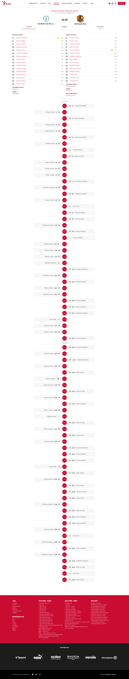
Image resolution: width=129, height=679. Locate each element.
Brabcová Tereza (21, 81)
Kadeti (13, 628)
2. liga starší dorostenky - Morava (73, 612)
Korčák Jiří (33, 28)
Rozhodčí (15, 609)
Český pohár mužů (43, 626)
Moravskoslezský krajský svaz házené (100, 620)
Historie (14, 604)
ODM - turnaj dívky (69, 628)
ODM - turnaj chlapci (44, 637)
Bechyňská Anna (74, 81)
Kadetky (14, 630)
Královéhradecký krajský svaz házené (100, 612)
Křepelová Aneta (74, 77)
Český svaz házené (17, 611)
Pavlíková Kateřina (71, 86)
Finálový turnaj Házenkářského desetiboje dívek (76, 626)
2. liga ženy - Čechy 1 (70, 606)
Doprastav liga (68, 603)
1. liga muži (41, 604)
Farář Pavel (69, 90)
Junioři (13, 622)
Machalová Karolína (21, 47)
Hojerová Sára (73, 74)
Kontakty (15, 612)
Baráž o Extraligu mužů (44, 629)
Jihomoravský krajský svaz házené (99, 617)
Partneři (14, 607)
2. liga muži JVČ (42, 606)
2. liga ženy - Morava (70, 607)
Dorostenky (15, 626)
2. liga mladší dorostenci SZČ (46, 623)
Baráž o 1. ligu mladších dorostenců (47, 633)
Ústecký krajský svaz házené (98, 609)
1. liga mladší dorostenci (44, 617)
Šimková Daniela (20, 41)
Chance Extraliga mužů (44, 603)
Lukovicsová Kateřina (22, 53)
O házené (15, 603)
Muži (13, 619)
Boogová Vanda (20, 50)
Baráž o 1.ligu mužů (43, 631)
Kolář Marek (15, 93)
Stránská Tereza (20, 59)
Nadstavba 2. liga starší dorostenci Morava (49, 636)
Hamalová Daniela (75, 44)
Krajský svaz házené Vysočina (98, 615)
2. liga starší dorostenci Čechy (46, 614)
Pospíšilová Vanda (21, 71)
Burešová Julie (74, 41)
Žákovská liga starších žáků (45, 628)
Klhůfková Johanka (21, 56)
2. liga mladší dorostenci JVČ (46, 622)
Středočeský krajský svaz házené (99, 604)
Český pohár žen (69, 620)
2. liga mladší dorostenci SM (45, 620)
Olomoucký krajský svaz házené (99, 618)
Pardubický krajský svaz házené (98, 614)
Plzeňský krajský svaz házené (98, 607)
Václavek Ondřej (70, 95)
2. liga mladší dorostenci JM (45, 618)
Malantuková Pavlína (75, 68)
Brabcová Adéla (74, 47)
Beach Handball (16, 606)
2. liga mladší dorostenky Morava (73, 618)
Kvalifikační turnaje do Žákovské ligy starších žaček (77, 622)
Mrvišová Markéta (74, 50)
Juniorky (14, 623)
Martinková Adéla (74, 65)
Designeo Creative (110, 674)
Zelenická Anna (20, 77)
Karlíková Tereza (20, 74)
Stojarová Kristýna (21, 65)
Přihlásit (121, 3)
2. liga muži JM (42, 609)
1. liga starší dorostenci (44, 612)
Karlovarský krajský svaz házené (98, 623)
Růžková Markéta (74, 38)
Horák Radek (25, 28)
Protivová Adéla (74, 62)
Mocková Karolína (75, 53)
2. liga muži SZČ (43, 607)
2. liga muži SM (42, 611)
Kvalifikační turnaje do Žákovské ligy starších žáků (50, 625)
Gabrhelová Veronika (21, 38)
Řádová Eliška (73, 59)
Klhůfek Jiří (15, 89)
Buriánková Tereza (75, 71)
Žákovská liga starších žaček (71, 623)
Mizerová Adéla (20, 84)
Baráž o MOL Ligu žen (70, 625)
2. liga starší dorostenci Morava (46, 615)
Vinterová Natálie (21, 44)
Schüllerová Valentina (75, 56)
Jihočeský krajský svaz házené (98, 606)
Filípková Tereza (20, 62)
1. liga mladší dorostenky (71, 614)
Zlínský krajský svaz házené (97, 622)
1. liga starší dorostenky (70, 609)
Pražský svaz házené (96, 603)
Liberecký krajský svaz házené (98, 611)
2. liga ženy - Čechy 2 (70, 617)
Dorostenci (15, 625)
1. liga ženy (67, 604)
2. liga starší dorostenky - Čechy (72, 611)
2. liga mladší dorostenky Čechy (72, 615)
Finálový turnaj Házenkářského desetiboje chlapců (51, 634)
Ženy (13, 620)
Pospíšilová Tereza (21, 68)
